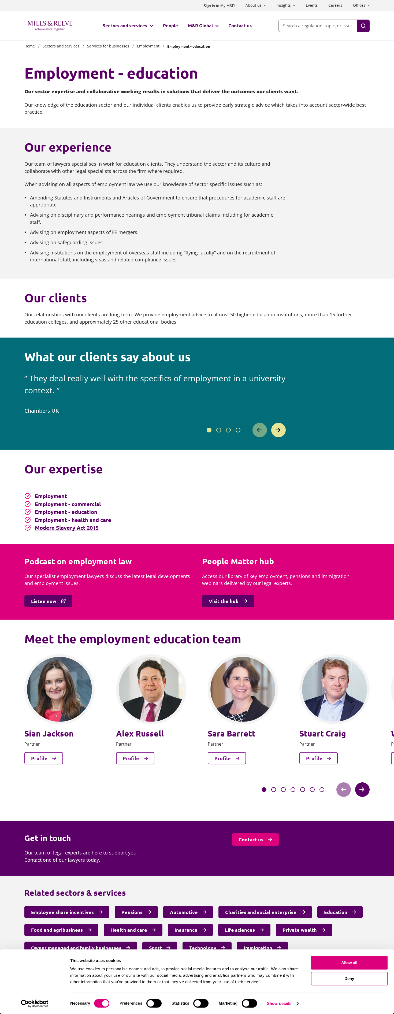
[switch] (154, 1003)
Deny (349, 978)
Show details (279, 1003)
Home (29, 46)
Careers (335, 5)
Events (312, 5)
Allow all (349, 962)
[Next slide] (278, 430)
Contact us (240, 25)
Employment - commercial (68, 504)
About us (254, 5)
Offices (359, 5)
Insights (284, 5)
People (170, 25)
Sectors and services (125, 25)
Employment (148, 46)
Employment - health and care (73, 519)
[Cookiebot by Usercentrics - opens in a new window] (34, 1004)
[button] (209, 430)
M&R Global (200, 25)
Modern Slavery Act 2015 (67, 527)
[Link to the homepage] (50, 26)
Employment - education (66, 511)
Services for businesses (108, 46)
